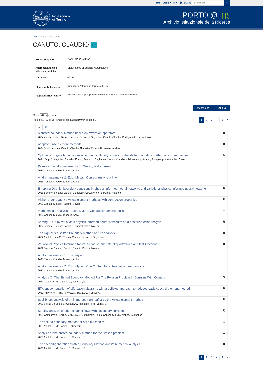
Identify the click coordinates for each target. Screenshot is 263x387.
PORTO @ (196, 18)
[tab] (39, 127)
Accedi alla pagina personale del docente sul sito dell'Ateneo (102, 94)
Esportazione (202, 108)
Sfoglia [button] (166, 3)
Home (157, 3)
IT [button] (174, 3)
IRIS (35, 36)
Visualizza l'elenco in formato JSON (87, 86)
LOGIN (187, 3)
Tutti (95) (221, 108)
